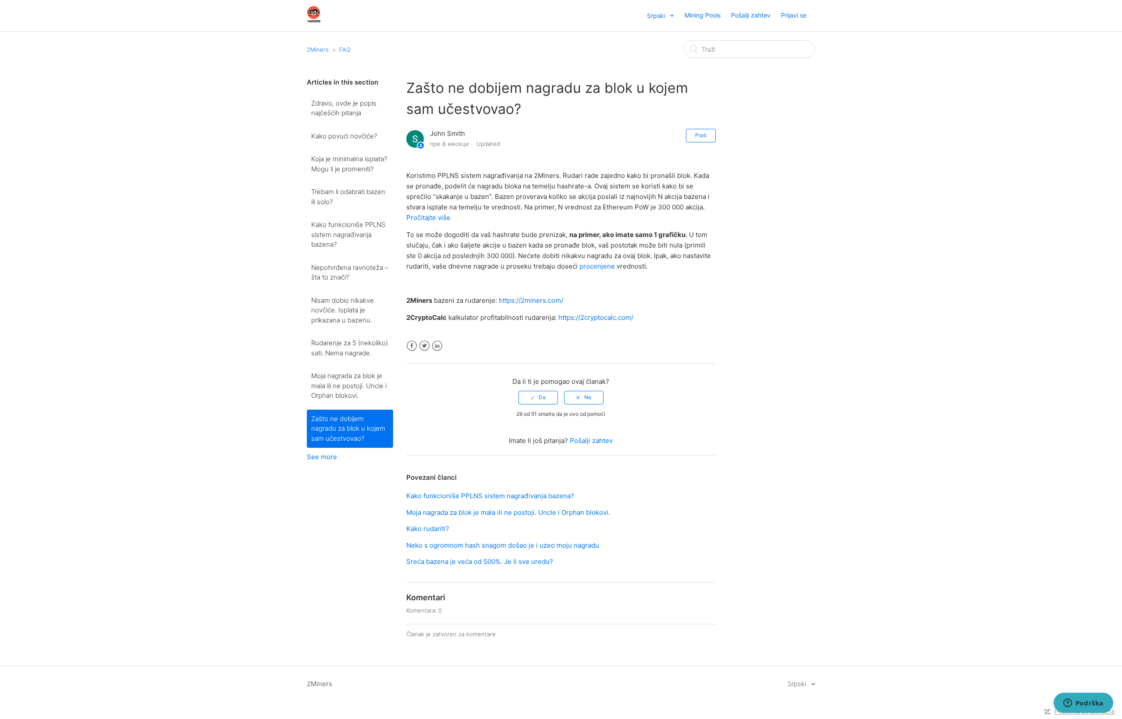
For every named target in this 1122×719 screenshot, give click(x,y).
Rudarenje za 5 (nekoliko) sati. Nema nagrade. (349, 348)
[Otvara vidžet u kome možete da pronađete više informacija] (1083, 704)
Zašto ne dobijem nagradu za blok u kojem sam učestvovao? (348, 428)
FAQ (345, 49)
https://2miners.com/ (531, 300)
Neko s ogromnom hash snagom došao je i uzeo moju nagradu (502, 545)
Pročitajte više (428, 217)
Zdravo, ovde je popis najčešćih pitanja (343, 108)
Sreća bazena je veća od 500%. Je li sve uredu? (479, 561)
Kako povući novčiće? (344, 136)
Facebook (411, 345)
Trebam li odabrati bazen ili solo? (348, 197)
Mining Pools (703, 15)
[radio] (538, 397)
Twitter (424, 345)
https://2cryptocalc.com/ (595, 317)
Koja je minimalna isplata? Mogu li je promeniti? (349, 164)
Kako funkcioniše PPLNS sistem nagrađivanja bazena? (348, 234)
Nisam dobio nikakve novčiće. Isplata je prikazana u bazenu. (342, 310)
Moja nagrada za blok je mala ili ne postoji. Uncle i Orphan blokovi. (349, 386)
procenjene (597, 266)
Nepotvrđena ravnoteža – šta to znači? (349, 272)
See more (322, 457)
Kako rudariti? (427, 528)
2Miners (318, 49)
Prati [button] (701, 135)
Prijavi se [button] (793, 15)
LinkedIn (437, 345)
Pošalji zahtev (750, 15)
